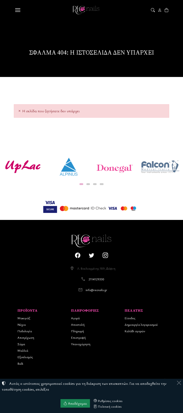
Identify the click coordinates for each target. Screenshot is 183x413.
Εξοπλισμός (25, 357)
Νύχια (21, 324)
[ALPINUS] (68, 167)
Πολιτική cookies (109, 406)
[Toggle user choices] (160, 10)
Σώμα (21, 344)
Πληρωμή (77, 331)
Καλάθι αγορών (135, 331)
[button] (153, 10)
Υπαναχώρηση (80, 344)
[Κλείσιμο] (179, 383)
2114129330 (96, 279)
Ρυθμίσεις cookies (110, 400)
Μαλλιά (22, 350)
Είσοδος (130, 318)
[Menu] (17, 10)
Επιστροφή (78, 337)
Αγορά (75, 318)
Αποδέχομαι (77, 403)
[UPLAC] (23, 167)
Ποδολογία (24, 331)
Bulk (20, 363)
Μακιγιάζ (23, 318)
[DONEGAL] (114, 167)
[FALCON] (160, 167)
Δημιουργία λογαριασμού (141, 324)
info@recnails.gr (96, 290)
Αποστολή (78, 324)
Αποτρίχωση (25, 337)
